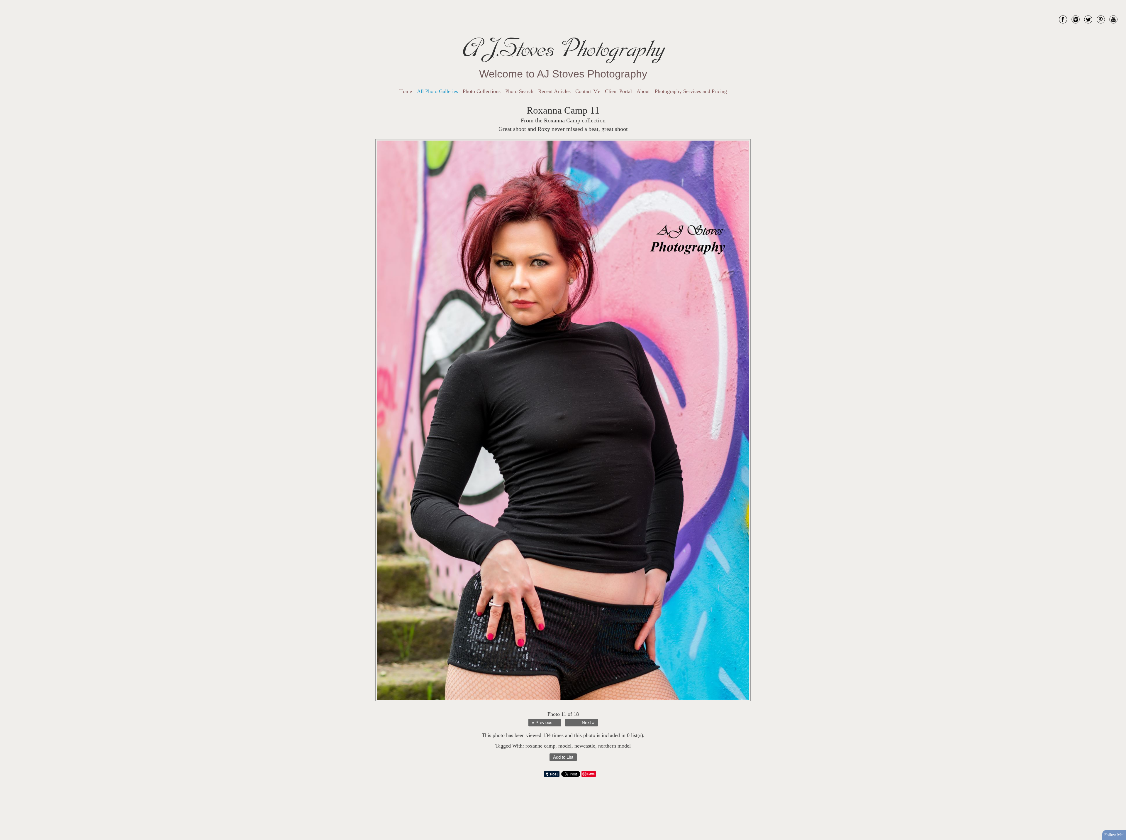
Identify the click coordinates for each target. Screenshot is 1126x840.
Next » (588, 722)
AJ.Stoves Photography (563, 48)
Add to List (563, 757)
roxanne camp (540, 746)
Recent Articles (554, 91)
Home (405, 91)
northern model (614, 746)
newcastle (584, 746)
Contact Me (587, 91)
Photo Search (519, 91)
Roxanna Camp (562, 120)
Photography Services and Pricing (691, 91)
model (565, 746)
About (643, 91)
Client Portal (618, 91)
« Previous (542, 722)
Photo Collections (482, 91)
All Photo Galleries (437, 91)
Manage (1118, 3)
